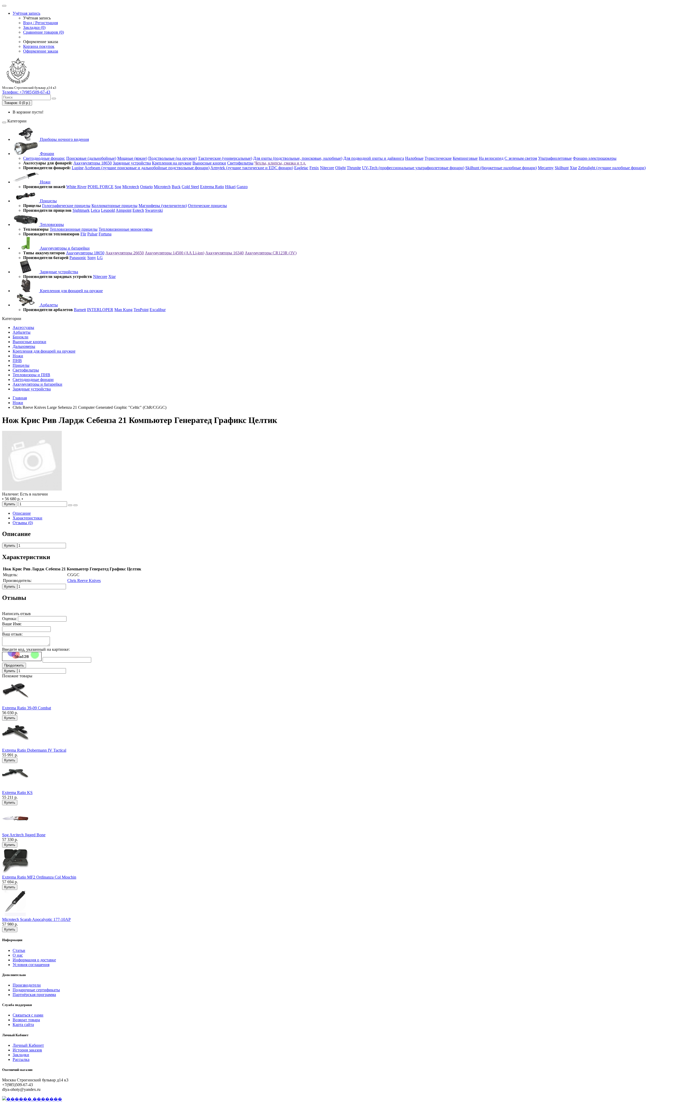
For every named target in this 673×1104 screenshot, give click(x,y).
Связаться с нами (28, 1015)
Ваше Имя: (12, 624)
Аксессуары (23, 327)
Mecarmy (546, 168)
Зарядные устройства (132, 163)
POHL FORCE (101, 186)
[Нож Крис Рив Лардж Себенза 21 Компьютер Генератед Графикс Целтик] (32, 489)
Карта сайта (23, 1024)
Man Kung (123, 309)
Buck (176, 186)
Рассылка (21, 1059)
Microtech (130, 186)
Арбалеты (48, 305)
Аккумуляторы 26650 (124, 253)
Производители (27, 985)
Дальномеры (24, 346)
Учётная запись (26, 13)
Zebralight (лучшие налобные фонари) (612, 168)
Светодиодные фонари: (44, 158)
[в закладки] (70, 505)
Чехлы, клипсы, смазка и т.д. (280, 163)
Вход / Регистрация (40, 22)
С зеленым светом (520, 158)
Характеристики (27, 518)
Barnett (80, 309)
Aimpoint (123, 210)
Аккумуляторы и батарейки (64, 248)
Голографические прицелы (66, 205)
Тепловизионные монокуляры (125, 229)
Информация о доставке (34, 960)
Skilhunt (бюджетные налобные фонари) (501, 168)
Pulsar (92, 234)
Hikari (230, 186)
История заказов (27, 1050)
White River (76, 186)
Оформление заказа (40, 51)
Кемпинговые (465, 158)
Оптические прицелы (207, 205)
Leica (95, 210)
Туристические (438, 158)
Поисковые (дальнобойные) (91, 158)
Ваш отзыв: (12, 634)
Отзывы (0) (23, 522)
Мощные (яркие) (132, 158)
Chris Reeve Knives (84, 580)
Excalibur (158, 309)
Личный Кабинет (28, 1045)
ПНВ (17, 360)
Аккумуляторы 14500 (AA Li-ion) (174, 253)
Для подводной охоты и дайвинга (373, 158)
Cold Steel (190, 186)
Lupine (78, 168)
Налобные (414, 158)
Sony (91, 257)
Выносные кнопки (209, 163)
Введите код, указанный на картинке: (36, 649)
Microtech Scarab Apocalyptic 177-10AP (36, 919)
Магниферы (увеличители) (163, 205)
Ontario (146, 186)
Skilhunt (562, 168)
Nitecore (327, 168)
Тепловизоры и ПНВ (31, 375)
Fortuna (105, 234)
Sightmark (81, 210)
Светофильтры (240, 163)
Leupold (108, 210)
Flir (83, 234)
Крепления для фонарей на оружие (71, 290)
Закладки (21, 1055)
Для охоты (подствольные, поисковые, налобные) (297, 158)
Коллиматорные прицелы (114, 205)
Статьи (19, 950)
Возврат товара (26, 1020)
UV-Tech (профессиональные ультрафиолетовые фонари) (413, 168)
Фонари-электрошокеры (594, 158)
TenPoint (141, 309)
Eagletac (301, 168)
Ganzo (242, 186)
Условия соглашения (31, 964)
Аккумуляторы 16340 (224, 253)
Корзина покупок (38, 46)
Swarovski (154, 210)
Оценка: (9, 618)
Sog (118, 186)
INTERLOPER (100, 309)
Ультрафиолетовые (555, 158)
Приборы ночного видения (64, 139)
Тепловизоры (51, 224)
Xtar (573, 168)
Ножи (44, 182)
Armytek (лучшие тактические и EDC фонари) (251, 168)
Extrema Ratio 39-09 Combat (26, 708)
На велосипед (491, 158)
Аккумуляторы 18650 (92, 163)
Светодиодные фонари (33, 379)
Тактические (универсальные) (225, 158)
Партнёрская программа (34, 994)
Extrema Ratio (212, 186)
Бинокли (20, 337)
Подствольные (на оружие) (172, 158)
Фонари (46, 153)
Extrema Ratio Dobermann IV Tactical (34, 750)
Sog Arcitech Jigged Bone (23, 835)
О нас (18, 955)
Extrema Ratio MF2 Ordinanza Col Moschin (39, 877)
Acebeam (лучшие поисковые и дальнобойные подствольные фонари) (147, 168)
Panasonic (77, 257)
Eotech (138, 210)
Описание (22, 513)
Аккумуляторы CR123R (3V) (271, 253)
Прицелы (48, 201)
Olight (340, 168)
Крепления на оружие (171, 163)
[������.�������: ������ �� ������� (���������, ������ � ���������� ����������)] (32, 1099)
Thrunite (354, 168)
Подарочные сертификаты (36, 990)
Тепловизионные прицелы (74, 229)
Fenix (314, 168)
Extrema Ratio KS (17, 792)
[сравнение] (75, 505)
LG (100, 257)
